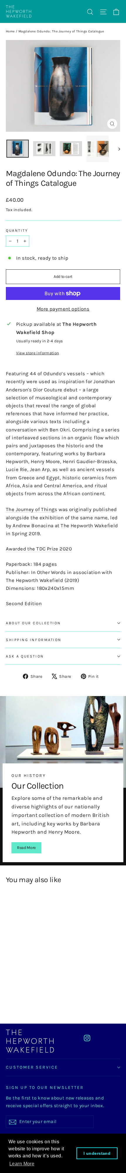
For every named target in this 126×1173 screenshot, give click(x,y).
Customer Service (32, 1067)
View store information (37, 353)
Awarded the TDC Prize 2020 (39, 549)
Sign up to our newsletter (45, 1087)
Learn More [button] (21, 1163)
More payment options (63, 309)
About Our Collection (33, 623)
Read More (26, 847)
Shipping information (34, 640)
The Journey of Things (31, 509)
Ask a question (25, 656)
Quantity (17, 230)
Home (10, 31)
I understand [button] (97, 1153)
